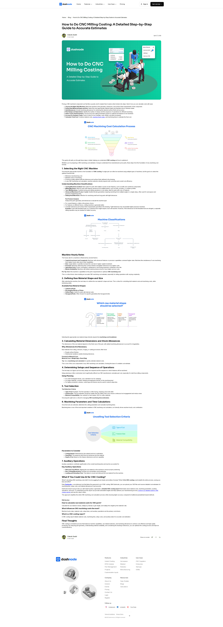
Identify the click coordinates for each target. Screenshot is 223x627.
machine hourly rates (99, 117)
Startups (139, 567)
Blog (69, 17)
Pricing (122, 4)
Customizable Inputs (111, 572)
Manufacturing (125, 569)
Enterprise (139, 564)
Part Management (111, 567)
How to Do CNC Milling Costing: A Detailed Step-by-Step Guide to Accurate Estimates (100, 17)
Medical (122, 564)
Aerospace (124, 561)
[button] (88, 4)
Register (107, 598)
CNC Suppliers (141, 561)
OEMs (138, 569)
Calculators (124, 587)
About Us (108, 581)
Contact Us (108, 592)
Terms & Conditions (110, 614)
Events (107, 587)
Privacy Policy (119, 614)
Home (78, 4)
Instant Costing (110, 561)
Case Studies (124, 581)
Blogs (122, 584)
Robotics (123, 567)
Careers (107, 584)
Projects (107, 569)
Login (106, 595)
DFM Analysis (109, 564)
